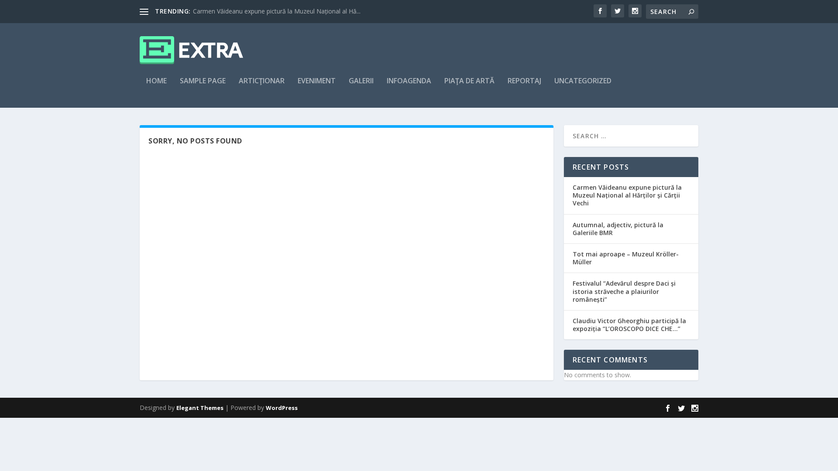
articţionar (262, 81)
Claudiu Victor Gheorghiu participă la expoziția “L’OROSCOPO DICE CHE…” (629, 325)
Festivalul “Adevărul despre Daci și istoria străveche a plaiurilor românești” (624, 291)
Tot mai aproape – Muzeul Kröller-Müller (626, 258)
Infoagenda (409, 81)
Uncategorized (582, 81)
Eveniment (317, 81)
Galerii (361, 81)
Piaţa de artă (469, 81)
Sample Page (203, 81)
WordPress (282, 408)
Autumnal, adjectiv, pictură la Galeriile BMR (618, 229)
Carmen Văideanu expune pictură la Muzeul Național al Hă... (277, 11)
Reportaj (524, 81)
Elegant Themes (199, 408)
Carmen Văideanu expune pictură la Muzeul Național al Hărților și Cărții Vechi (627, 195)
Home (156, 81)
